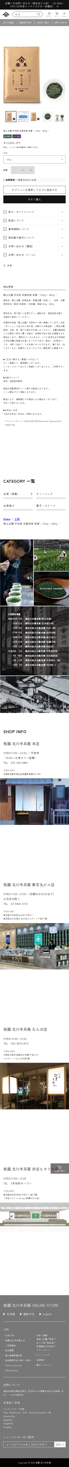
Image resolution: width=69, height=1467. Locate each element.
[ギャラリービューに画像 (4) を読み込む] (47, 116)
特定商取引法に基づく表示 (18, 1360)
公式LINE (9, 1335)
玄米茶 (50, 1346)
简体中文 (28, 1314)
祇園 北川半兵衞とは (15, 1340)
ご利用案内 (10, 1345)
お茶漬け (8, 506)
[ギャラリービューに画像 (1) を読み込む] (11, 116)
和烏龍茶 (41, 1346)
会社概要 (9, 1350)
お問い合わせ (60, 22)
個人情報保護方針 (13, 1355)
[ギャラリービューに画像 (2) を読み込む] (23, 116)
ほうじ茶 (41, 1342)
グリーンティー (44, 1350)
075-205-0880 (19, 763)
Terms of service (13, 1365)
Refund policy (12, 1370)
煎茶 (51, 1339)
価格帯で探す (26, 22)
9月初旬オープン (21, 1183)
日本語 (11, 1314)
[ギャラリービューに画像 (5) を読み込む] (59, 116)
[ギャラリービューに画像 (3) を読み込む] (35, 116)
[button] (34, 212)
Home (6, 519)
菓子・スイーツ (46, 506)
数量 (5, 169)
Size (5, 152)
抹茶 (39, 1339)
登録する (60, 1444)
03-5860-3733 (19, 904)
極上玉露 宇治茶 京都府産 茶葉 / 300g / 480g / (31, 523)
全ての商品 (8, 22)
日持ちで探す (43, 22)
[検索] (39, 14)
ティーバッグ (44, 494)
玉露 (17, 519)
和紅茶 (50, 1342)
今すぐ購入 (34, 199)
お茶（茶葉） (11, 494)
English (47, 1314)
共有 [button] (9, 265)
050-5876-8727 (20, 1043)
